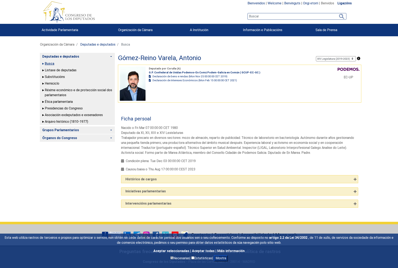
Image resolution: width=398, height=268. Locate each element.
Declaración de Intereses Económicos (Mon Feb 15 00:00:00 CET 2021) (195, 80)
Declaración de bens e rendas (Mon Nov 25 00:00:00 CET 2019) (190, 76)
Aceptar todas (203, 251)
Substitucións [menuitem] (55, 77)
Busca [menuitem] (49, 63)
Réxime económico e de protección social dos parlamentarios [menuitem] (78, 92)
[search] (297, 16)
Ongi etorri (310, 3)
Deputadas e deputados (97, 44)
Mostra (221, 258)
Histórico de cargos (141, 179)
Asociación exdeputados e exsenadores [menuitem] (74, 115)
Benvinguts (292, 3)
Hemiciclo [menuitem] (52, 83)
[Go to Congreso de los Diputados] (69, 12)
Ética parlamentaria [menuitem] (59, 102)
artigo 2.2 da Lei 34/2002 (288, 238)
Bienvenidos (256, 3)
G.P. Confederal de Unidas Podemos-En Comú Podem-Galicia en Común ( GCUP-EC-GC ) (204, 72)
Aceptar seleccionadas (171, 251)
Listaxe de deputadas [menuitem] (60, 70)
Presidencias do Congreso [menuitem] (64, 108)
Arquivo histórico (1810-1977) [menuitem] (66, 122)
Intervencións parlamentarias (148, 203)
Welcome (275, 3)
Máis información (231, 251)
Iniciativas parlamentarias (145, 191)
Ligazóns (344, 3)
